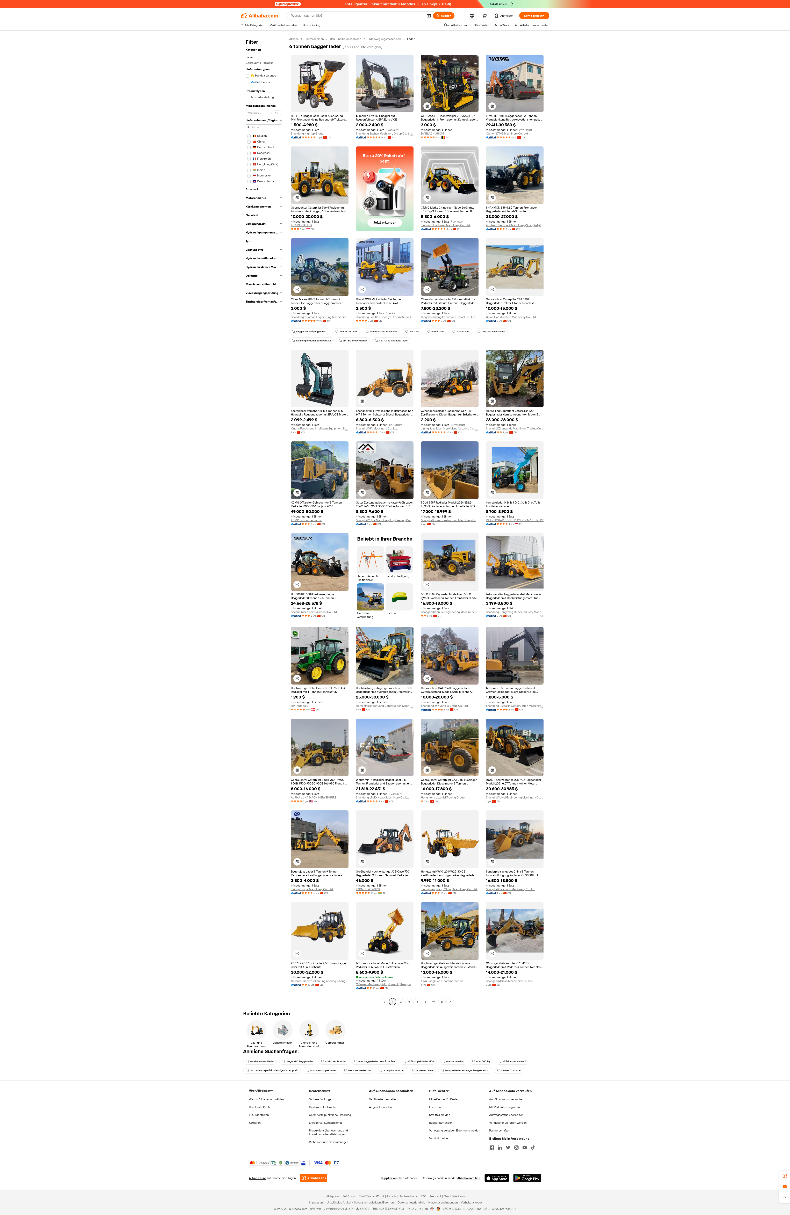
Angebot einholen (380, 1107)
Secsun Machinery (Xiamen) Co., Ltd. (314, 612)
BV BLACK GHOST (432, 133)
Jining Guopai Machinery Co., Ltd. (312, 889)
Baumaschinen (314, 39)
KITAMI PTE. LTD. (301, 225)
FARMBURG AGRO (368, 889)
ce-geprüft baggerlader (299, 1061)
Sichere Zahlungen (321, 1099)
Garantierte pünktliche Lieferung (330, 1114)
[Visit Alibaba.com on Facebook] (491, 1147)
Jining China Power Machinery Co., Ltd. (446, 225)
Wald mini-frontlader (262, 1061)
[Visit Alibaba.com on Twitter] (508, 1147)
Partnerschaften (499, 1130)
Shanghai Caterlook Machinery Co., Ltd (510, 889)
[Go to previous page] (384, 1001)
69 (442, 1001)
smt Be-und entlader (355, 340)
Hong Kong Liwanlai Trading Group (443, 797)
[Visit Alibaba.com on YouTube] (524, 1147)
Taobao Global (408, 1196)
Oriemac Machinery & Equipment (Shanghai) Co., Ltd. (385, 984)
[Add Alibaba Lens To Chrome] (313, 1178)
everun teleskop (455, 1061)
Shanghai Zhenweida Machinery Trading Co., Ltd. (515, 428)
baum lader (438, 331)
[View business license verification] (432, 1209)
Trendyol (435, 1196)
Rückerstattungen (441, 1122)
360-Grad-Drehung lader (393, 340)
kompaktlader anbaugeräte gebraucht (467, 1070)
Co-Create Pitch (259, 1107)
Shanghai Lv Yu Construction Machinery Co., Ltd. (450, 520)
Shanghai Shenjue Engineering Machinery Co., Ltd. (450, 612)
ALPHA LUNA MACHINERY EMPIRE (313, 797)
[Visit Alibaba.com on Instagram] (516, 1147)
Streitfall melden (439, 1114)
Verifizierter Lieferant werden (508, 1122)
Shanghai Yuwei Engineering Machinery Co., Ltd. (515, 797)
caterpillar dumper (393, 1070)
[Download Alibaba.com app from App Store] (496, 1178)
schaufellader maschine (383, 331)
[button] (428, 15)
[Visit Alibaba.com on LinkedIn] (499, 1147)
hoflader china (424, 1070)
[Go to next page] (450, 1001)
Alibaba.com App (468, 1178)
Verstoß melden (439, 1138)
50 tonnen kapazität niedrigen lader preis (274, 1070)
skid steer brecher (335, 1061)
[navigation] (263, 521)
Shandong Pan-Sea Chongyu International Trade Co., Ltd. (385, 317)
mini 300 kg (483, 1061)
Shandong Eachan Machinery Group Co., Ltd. (384, 133)
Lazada (391, 1196)
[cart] (485, 16)
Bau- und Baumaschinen (345, 39)
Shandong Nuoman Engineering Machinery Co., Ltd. (320, 317)
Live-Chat (435, 1107)
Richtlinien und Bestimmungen (329, 1142)
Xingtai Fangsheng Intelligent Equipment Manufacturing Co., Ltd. (320, 428)
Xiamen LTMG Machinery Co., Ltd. (507, 133)
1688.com (349, 1196)
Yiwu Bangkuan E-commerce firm (442, 981)
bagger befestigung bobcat (312, 331)
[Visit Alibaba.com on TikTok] (532, 1147)
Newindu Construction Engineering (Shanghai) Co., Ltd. (320, 981)
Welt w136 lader (348, 331)
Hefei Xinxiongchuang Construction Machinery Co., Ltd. (385, 705)
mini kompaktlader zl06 (420, 1061)
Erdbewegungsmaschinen (384, 39)
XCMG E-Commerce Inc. (306, 520)
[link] (784, 1176)
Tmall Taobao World (371, 1196)
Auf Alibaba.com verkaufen (506, 1099)
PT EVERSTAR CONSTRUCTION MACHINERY (515, 520)
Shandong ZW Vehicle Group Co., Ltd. (444, 705)
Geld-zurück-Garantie (323, 1107)
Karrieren (255, 1122)
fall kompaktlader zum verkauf (313, 340)
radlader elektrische (493, 331)
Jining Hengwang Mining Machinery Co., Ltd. (449, 889)
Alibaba (294, 39)
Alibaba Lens (257, 1178)
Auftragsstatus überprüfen (506, 1114)
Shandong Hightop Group (307, 133)
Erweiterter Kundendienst (325, 1122)
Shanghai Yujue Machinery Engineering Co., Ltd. (385, 520)
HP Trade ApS (299, 705)
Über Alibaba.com (261, 1090)
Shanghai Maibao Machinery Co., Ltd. (509, 981)
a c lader (414, 331)
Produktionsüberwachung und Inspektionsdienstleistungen (328, 1132)
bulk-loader (463, 331)
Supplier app (389, 1178)
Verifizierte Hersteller (382, 1099)
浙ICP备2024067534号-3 (500, 1208)
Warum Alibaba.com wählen (266, 1099)
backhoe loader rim (359, 1070)
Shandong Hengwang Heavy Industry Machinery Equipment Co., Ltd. (515, 612)
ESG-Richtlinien (259, 1114)
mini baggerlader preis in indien (376, 1061)
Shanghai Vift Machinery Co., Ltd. (377, 428)
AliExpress (332, 1196)
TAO (423, 1196)
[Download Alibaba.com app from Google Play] (527, 1178)
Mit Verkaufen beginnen (504, 1107)
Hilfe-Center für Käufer (444, 1099)
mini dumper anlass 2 (514, 1061)
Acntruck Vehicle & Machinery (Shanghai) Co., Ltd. (515, 225)
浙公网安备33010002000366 (462, 1208)
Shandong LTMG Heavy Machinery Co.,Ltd (382, 797)
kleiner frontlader (511, 1070)
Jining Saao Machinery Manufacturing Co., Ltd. (450, 428)
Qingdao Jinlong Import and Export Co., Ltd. (448, 317)
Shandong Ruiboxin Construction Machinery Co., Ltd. (515, 705)
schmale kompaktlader (323, 1070)
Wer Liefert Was (454, 1196)
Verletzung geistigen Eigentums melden (454, 1130)
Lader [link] (411, 39)
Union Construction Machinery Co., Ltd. (511, 317)
